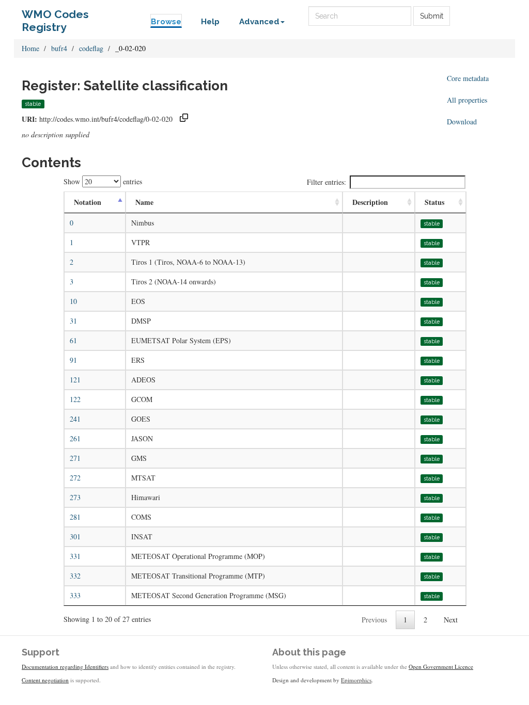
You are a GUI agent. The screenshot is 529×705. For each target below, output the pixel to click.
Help (210, 21)
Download (462, 121)
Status (434, 202)
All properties (467, 100)
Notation (87, 202)
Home (30, 48)
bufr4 (59, 48)
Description (370, 202)
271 (75, 458)
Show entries (103, 181)
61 (73, 340)
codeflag (91, 48)
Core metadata (468, 78)
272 (75, 478)
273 (75, 497)
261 (75, 438)
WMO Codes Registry (55, 17)
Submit (431, 16)
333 (75, 595)
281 (75, 517)
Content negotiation (45, 680)
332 (75, 576)
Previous (374, 619)
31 (73, 321)
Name (144, 202)
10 (73, 301)
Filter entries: (326, 182)
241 (75, 419)
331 (75, 556)
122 (75, 399)
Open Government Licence (441, 666)
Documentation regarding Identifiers (65, 666)
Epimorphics (356, 680)
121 (75, 379)
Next (451, 619)
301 (75, 536)
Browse (166, 21)
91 (73, 360)
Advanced (259, 21)
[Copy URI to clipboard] (184, 119)
